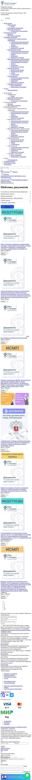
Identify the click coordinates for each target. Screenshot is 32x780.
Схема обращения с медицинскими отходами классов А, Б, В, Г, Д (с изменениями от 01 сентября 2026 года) (16, 534)
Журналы (10, 34)
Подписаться (4, 644)
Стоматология (15, 74)
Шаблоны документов (10, 37)
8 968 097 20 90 (5, 180)
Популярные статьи (10, 163)
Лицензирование (12, 90)
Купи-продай (8, 23)
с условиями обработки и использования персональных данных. (16, 629)
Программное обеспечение (15, 28)
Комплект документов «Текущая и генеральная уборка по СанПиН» (14, 490)
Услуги (6, 88)
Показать (7, 206)
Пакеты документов (13, 68)
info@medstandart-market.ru (20, 180)
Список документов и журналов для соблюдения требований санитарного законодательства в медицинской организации (15, 292)
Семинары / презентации (15, 84)
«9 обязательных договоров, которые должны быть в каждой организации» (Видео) (15, 441)
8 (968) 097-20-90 (21, 727)
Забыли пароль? (5, 748)
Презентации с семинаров (18, 87)
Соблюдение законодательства (20, 42)
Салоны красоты (12, 76)
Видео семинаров (16, 85)
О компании (7, 164)
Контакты (11, 176)
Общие (13, 73)
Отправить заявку (6, 632)
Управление (14, 46)
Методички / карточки (14, 36)
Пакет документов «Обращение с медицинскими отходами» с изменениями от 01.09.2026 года (15, 244)
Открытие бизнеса (16, 79)
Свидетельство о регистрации (13, 689)
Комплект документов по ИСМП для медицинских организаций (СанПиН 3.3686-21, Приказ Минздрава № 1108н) (16, 381)
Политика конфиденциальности (13, 686)
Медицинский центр (17, 71)
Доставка (6, 724)
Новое (13, 26)
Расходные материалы (14, 29)
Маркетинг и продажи (17, 48)
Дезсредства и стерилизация (19, 31)
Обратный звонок (5, 692)
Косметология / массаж (14, 49)
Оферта (6, 687)
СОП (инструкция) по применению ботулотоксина (15, 337)
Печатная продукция (10, 32)
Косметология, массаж (17, 70)
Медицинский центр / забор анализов (18, 59)
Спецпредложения (9, 161)
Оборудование (12, 25)
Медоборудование (9, 675)
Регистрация (4, 750)
